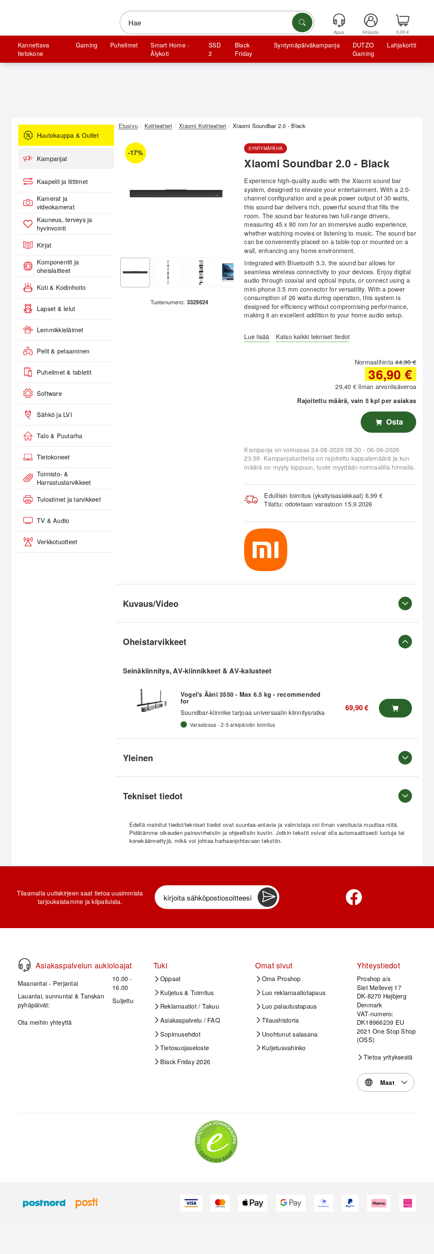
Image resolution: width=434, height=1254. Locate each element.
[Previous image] (131, 195)
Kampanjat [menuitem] (52, 158)
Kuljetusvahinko (284, 1047)
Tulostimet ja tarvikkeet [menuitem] (69, 499)
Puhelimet (124, 45)
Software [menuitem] (49, 393)
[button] (176, 193)
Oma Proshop (281, 978)
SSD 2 (215, 49)
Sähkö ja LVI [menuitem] (54, 414)
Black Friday (243, 49)
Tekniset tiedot (153, 796)
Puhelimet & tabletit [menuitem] (64, 372)
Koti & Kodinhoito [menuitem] (61, 287)
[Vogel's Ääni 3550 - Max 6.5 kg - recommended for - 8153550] (152, 700)
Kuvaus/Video (150, 603)
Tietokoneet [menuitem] (53, 457)
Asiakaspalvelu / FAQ (190, 1020)
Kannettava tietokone (33, 49)
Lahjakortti (401, 45)
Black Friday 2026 (185, 1061)
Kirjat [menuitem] (44, 245)
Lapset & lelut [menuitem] (56, 308)
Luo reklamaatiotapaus (294, 992)
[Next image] (220, 195)
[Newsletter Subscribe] (267, 897)
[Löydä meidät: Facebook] (353, 897)
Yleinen (138, 757)
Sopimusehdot (180, 1034)
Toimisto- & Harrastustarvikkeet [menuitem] (64, 478)
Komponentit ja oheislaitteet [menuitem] (58, 266)
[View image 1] (135, 272)
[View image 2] (168, 272)
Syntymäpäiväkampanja (307, 45)
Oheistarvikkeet (154, 641)
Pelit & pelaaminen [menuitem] (63, 351)
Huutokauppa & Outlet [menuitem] (68, 135)
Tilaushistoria (280, 1020)
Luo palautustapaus (289, 1006)
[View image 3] (201, 272)
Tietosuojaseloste (184, 1047)
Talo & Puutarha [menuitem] (60, 435)
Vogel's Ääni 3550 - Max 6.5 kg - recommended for (251, 697)
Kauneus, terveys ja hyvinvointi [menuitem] (64, 224)
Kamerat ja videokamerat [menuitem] (56, 202)
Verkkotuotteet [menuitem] (57, 541)
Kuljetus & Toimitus (187, 992)
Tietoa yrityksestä (388, 1057)
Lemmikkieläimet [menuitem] (60, 329)
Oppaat (170, 978)
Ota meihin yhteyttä (45, 1022)
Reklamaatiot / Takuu (189, 1006)
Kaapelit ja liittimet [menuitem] (62, 181)
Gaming (86, 45)
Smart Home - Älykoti (169, 49)
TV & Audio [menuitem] (53, 520)
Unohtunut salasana (289, 1034)
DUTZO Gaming (363, 49)
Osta (393, 421)
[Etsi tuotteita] (302, 22)
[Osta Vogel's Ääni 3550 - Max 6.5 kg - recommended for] (395, 708)
